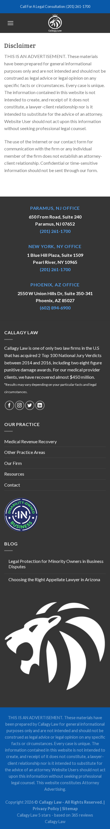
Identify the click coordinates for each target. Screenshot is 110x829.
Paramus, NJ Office (55, 208)
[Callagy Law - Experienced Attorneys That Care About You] (55, 23)
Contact (12, 484)
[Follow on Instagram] (19, 405)
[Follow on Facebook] (9, 405)
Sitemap (70, 808)
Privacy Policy (46, 808)
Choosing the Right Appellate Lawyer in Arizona (54, 579)
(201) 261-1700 (55, 231)
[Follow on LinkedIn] (40, 405)
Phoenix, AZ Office (55, 284)
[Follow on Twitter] (29, 405)
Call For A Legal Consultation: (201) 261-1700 (55, 6)
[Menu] (10, 23)
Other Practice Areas (24, 452)
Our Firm (13, 463)
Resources (14, 473)
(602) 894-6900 (55, 307)
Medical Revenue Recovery (30, 441)
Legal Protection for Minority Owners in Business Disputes (56, 563)
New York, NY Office (55, 246)
